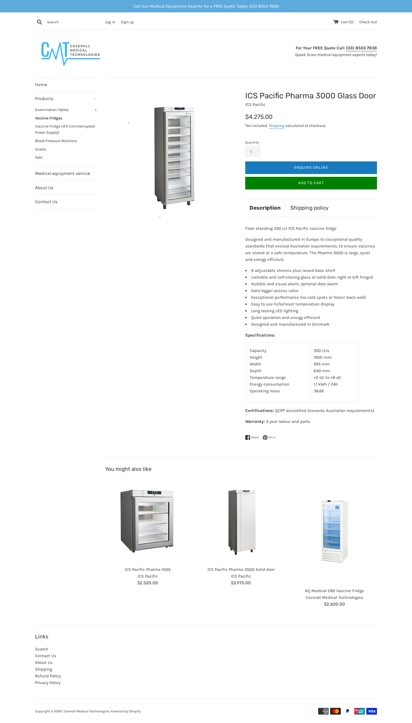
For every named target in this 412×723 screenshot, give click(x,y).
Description (265, 208)
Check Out (368, 22)
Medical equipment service (62, 173)
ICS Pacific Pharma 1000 (148, 569)
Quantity (252, 142)
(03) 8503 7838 (361, 47)
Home (41, 84)
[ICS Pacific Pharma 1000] (147, 520)
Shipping (276, 125)
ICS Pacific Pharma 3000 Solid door (241, 569)
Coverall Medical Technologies (86, 711)
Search (41, 649)
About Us (44, 187)
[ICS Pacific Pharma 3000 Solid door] (240, 520)
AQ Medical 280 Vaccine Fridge (334, 590)
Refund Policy (48, 675)
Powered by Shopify (126, 711)
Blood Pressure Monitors (56, 141)
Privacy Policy (48, 682)
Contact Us (46, 201)
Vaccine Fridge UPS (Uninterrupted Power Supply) (65, 129)
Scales (40, 149)
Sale (38, 157)
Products (65, 98)
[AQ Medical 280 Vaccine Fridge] (334, 531)
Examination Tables (66, 110)
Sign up (127, 22)
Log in (110, 22)
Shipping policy (309, 208)
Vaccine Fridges (48, 118)
